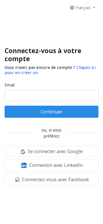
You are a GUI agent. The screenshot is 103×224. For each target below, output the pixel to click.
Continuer (51, 112)
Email (10, 85)
